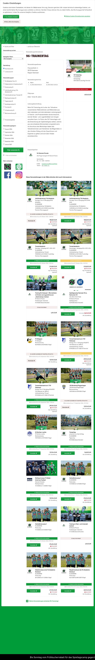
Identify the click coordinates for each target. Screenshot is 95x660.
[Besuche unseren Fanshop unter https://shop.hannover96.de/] (19, 166)
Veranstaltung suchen (9, 50)
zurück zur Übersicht (34, 46)
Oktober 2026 (9, 135)
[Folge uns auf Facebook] (7, 175)
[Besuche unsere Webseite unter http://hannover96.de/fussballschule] (7, 166)
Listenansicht (9, 71)
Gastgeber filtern (8, 56)
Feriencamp (8, 87)
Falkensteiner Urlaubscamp (13, 84)
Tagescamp (8, 101)
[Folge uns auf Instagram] (19, 175)
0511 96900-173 (45, 165)
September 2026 (9, 132)
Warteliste (31, 220)
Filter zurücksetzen (11, 155)
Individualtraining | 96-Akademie (11, 91)
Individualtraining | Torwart (13, 95)
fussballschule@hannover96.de (49, 163)
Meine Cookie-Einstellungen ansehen (77, 16)
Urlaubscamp (9, 110)
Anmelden (67, 220)
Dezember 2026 (9, 141)
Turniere (7, 107)
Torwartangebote (10, 120)
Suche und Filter (9, 46)
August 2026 (8, 129)
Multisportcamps (10, 98)
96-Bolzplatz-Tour (10, 81)
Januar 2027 (8, 144)
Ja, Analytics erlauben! (12, 16)
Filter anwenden (12, 150)
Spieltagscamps (9, 104)
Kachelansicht (9, 68)
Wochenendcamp (10, 113)
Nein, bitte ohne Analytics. (12, 21)
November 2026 (9, 138)
